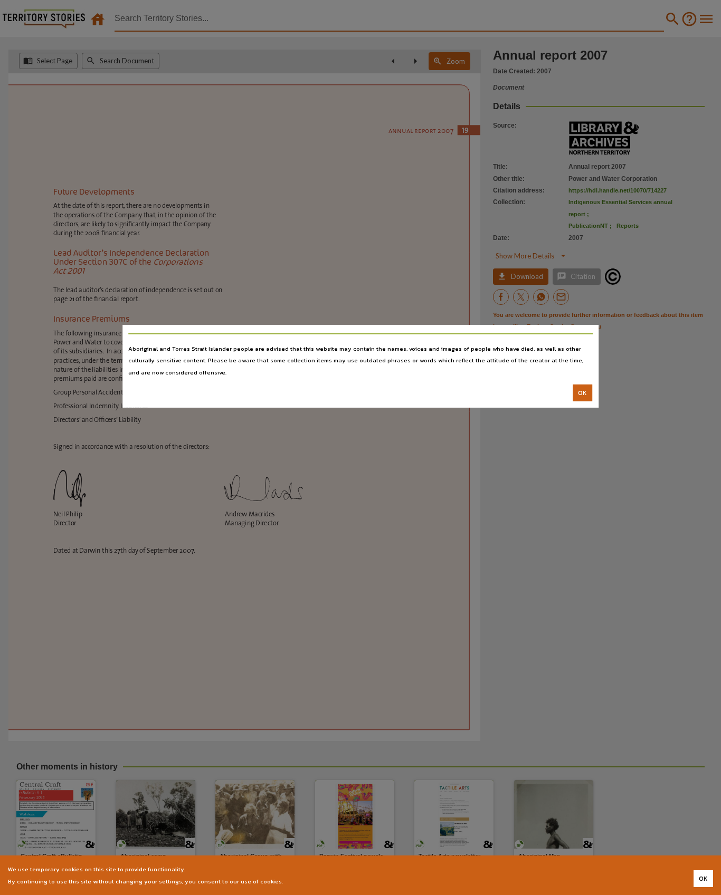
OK (582, 393)
